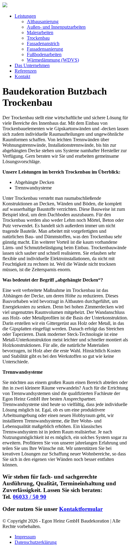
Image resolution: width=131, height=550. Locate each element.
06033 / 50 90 (29, 497)
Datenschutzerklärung (36, 542)
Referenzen (26, 71)
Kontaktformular (81, 509)
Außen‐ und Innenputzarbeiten (56, 27)
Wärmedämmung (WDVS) (53, 60)
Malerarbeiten (40, 32)
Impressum (25, 536)
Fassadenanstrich (43, 43)
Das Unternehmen (32, 65)
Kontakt (22, 76)
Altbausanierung (42, 21)
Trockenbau (38, 38)
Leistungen (25, 16)
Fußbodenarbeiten (44, 54)
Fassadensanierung (45, 49)
